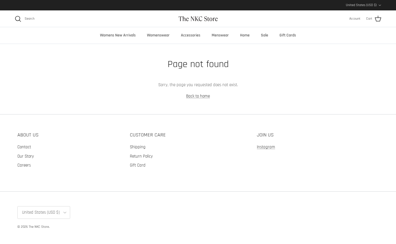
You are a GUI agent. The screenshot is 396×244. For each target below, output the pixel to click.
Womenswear (158, 35)
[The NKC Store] (198, 18)
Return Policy (141, 156)
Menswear (220, 35)
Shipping (138, 147)
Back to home (198, 96)
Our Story (25, 156)
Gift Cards (287, 35)
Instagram (266, 147)
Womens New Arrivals (118, 35)
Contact (24, 147)
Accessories (190, 35)
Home (245, 35)
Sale (264, 35)
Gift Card (138, 165)
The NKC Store (39, 227)
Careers (24, 165)
